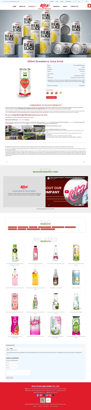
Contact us (40, 406)
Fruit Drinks (24, 123)
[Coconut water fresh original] (76, 301)
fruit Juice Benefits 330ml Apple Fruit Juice (55, 263)
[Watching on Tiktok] (44, 395)
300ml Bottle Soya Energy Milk (56, 287)
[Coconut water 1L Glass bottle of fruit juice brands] (56, 301)
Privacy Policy (46, 406)
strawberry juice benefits (12, 229)
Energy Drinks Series (17, 123)
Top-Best (61, 1)
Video (57, 1)
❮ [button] (2, 34)
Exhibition (51, 1)
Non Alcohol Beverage (32, 123)
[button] (44, 56)
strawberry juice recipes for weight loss (33, 229)
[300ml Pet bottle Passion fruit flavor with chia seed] (35, 301)
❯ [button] (89, 34)
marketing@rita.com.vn (41, 392)
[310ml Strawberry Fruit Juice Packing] (35, 252)
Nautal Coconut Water (76, 287)
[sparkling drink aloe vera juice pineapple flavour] (76, 252)
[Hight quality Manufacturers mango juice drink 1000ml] (35, 277)
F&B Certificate (68, 1)
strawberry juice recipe (22, 229)
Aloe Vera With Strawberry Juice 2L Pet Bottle (15, 287)
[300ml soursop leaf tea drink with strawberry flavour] (60, 92)
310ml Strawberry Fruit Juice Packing (35, 263)
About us (35, 406)
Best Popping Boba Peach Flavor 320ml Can (14, 312)
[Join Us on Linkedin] (47, 395)
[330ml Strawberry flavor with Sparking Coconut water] (56, 325)
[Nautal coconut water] (76, 277)
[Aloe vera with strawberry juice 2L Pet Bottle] (15, 277)
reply (7, 354)
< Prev (6, 161)
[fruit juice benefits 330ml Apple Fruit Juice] (56, 252)
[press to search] (86, 1)
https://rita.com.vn (53, 392)
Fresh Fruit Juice (6, 1)
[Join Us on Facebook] (38, 395)
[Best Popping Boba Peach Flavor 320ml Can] (15, 301)
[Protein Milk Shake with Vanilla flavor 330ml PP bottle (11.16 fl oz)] (15, 252)
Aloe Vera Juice (47, 122)
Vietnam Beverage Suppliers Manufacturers (48, 229)
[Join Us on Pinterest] (50, 395)
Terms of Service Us (54, 406)
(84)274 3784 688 (31, 390)
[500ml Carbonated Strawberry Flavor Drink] (35, 325)
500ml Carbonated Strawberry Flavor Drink (35, 336)
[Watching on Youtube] (41, 395)
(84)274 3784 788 (42, 390)
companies (8, 148)
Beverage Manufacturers (26, 115)
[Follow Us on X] (53, 395)
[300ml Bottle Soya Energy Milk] (56, 277)
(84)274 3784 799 (51, 390)
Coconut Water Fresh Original (76, 312)
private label (21, 120)
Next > (84, 161)
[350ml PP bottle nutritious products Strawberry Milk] (15, 325)
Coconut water (71, 122)
